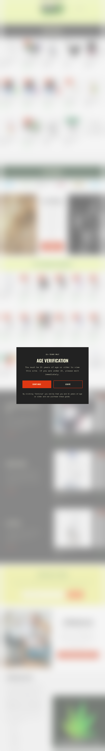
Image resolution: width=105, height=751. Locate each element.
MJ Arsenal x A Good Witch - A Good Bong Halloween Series (8, 332)
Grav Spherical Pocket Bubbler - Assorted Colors (71, 139)
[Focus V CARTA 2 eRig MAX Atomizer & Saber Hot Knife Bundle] (73, 412)
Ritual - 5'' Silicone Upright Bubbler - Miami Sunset (10, 139)
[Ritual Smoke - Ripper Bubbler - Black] (94, 48)
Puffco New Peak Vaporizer (63, 550)
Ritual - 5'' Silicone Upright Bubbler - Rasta (93, 100)
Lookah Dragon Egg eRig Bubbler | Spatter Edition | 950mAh (30, 61)
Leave (68, 384)
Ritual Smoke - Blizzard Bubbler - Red (51, 100)
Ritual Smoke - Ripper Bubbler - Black (92, 61)
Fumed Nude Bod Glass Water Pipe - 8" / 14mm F (25, 332)
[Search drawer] (91, 8)
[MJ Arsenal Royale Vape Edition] (52, 48)
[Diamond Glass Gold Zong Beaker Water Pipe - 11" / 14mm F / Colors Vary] (73, 470)
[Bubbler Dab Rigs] (94, 126)
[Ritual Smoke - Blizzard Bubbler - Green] (11, 87)
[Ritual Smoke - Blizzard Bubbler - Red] (52, 87)
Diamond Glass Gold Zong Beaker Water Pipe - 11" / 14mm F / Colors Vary (8, 292)
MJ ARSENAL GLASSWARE (52, 246)
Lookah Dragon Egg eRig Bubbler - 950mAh (30, 139)
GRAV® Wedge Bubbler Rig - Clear (51, 139)
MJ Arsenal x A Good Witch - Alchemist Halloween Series (94, 292)
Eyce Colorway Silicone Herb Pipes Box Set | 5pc (43, 332)
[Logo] (52, 8)
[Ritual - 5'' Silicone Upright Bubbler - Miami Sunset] (11, 126)
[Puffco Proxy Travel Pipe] (73, 48)
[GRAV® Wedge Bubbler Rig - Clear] (52, 126)
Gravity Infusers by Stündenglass (77, 655)
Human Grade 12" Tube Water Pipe (25, 292)
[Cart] (98, 8)
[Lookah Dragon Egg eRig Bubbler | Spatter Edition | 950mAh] (31, 48)
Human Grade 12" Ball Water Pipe (94, 332)
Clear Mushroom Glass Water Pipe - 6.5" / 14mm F (9, 61)
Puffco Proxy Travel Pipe (71, 61)
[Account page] (94, 8)
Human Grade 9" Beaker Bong (76, 332)
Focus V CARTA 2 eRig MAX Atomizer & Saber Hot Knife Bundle (71, 435)
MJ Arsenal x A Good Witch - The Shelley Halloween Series (42, 292)
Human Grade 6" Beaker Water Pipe (60, 332)
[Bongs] (95, 359)
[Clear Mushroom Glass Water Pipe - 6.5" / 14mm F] (11, 48)
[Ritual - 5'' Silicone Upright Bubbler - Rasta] (94, 87)
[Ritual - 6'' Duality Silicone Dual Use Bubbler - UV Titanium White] (73, 87)
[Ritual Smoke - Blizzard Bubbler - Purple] (31, 87)
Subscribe (75, 594)
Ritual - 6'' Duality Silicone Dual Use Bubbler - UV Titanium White (71, 100)
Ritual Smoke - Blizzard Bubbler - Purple (30, 100)
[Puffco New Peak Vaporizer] (73, 528)
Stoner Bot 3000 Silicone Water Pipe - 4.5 (7, 371)
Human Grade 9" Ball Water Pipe (76, 292)
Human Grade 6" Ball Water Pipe (59, 292)
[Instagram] (9, 184)
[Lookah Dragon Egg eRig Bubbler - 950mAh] (31, 126)
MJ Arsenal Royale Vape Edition (49, 61)
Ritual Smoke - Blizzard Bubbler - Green (10, 100)
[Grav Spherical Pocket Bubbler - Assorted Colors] (73, 126)
